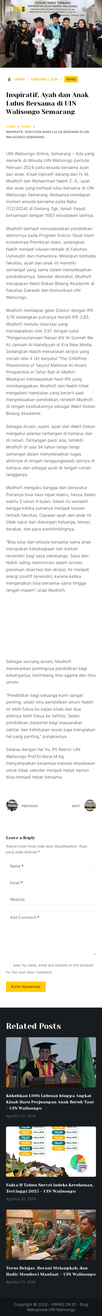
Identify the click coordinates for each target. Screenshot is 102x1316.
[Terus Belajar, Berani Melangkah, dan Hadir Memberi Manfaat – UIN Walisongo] (51, 1235)
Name (17, 866)
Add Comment (24, 917)
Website (17, 899)
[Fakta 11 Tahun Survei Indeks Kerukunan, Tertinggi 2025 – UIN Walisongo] (51, 1152)
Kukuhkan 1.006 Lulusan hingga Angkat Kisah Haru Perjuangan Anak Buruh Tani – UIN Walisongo (50, 1102)
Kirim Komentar (26, 986)
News (71, 79)
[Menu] (93, 9)
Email (16, 882)
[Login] (84, 9)
